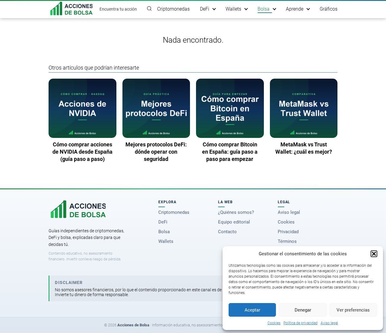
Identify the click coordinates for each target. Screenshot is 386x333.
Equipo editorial (234, 222)
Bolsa (264, 9)
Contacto (227, 231)
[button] (374, 254)
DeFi (204, 9)
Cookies (273, 323)
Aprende (294, 9)
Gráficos (328, 9)
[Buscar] (149, 9)
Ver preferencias (353, 310)
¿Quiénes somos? (236, 212)
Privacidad (288, 231)
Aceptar (252, 310)
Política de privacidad (300, 323)
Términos (287, 241)
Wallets (233, 9)
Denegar (303, 310)
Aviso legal (329, 323)
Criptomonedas (173, 9)
